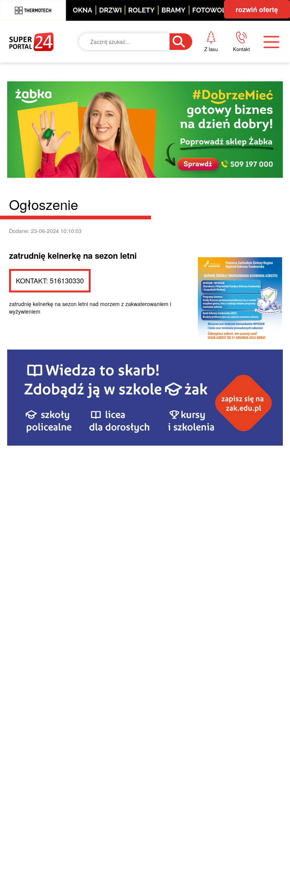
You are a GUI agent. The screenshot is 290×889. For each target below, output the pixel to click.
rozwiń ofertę (257, 9)
